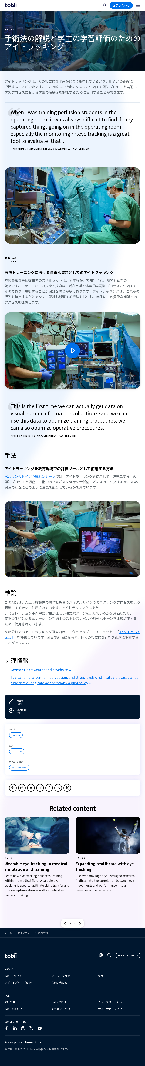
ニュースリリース (108, 1002)
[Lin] (48, 1029)
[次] (80, 923)
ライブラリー (25, 932)
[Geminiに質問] (31, 788)
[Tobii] (11, 5)
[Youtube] (40, 1029)
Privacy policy (13, 1042)
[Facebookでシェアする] (49, 788)
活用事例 (43, 932)
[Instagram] (23, 1029)
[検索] (109, 956)
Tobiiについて (13, 976)
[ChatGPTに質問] (13, 788)
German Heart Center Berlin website (39, 669)
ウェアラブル (17, 751)
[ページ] (138, 5)
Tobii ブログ (58, 1002)
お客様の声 (16, 735)
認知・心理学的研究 (19, 768)
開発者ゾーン (59, 1009)
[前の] (65, 923)
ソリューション (60, 976)
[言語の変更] (101, 955)
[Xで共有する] (67, 788)
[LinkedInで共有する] (58, 788)
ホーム (8, 932)
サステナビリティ (108, 1009)
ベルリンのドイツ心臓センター (28, 476)
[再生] (72, 350)
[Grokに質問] (40, 788)
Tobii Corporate (126, 955)
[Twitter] (31, 1029)
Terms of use (33, 1042)
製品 (100, 976)
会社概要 (10, 1002)
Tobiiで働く (12, 1009)
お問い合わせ (121, 5)
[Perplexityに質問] (22, 788)
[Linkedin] (15, 1029)
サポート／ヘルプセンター (20, 982)
